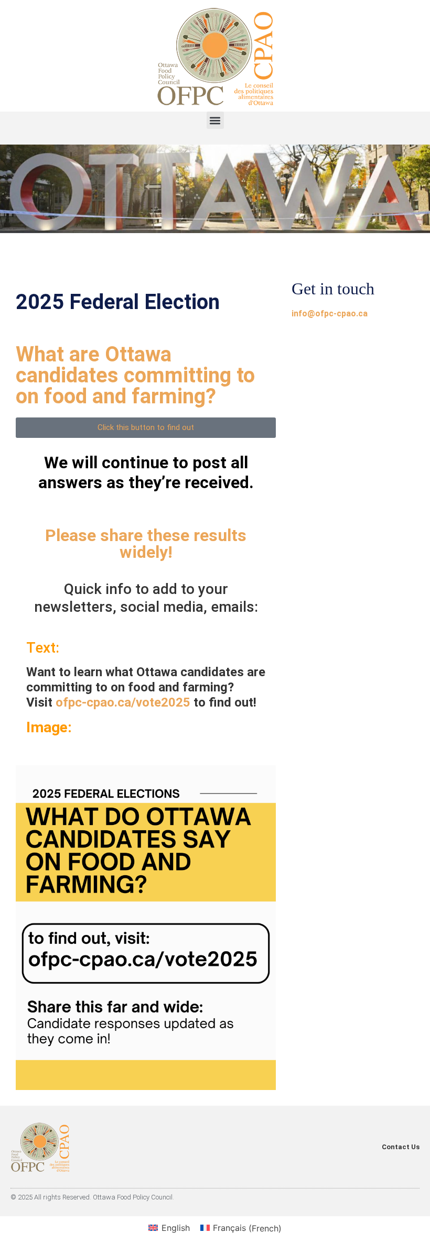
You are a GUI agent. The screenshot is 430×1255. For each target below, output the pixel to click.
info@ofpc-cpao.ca (330, 313)
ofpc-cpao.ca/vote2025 (123, 702)
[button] (215, 120)
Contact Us (401, 1147)
